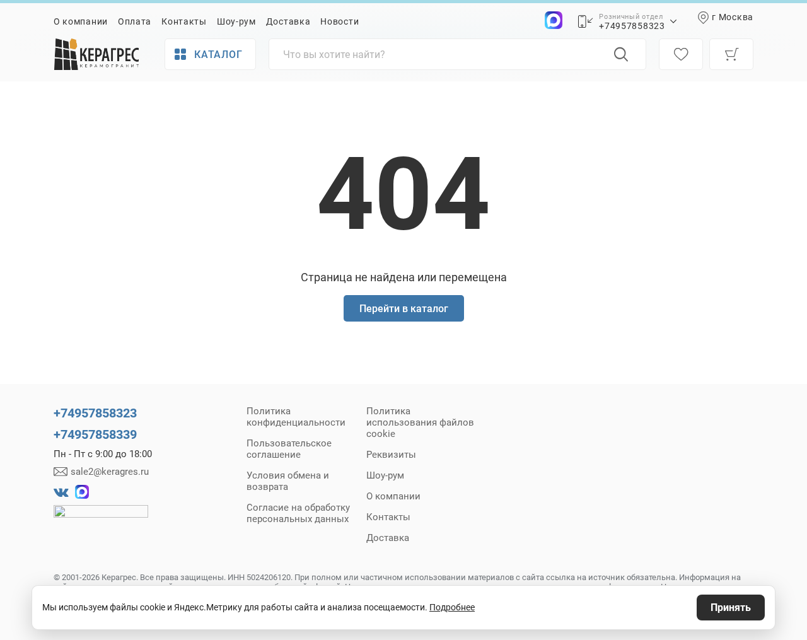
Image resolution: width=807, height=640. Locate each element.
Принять (731, 608)
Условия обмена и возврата (288, 481)
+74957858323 (632, 26)
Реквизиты (391, 454)
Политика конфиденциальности (296, 416)
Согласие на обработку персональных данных (298, 513)
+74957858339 (95, 434)
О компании (81, 21)
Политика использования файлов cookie (420, 422)
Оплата (134, 21)
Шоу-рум (236, 21)
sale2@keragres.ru (110, 471)
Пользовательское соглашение (289, 449)
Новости (339, 21)
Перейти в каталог (403, 309)
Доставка (288, 21)
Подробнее (452, 607)
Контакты (184, 21)
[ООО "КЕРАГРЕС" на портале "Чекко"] (101, 520)
